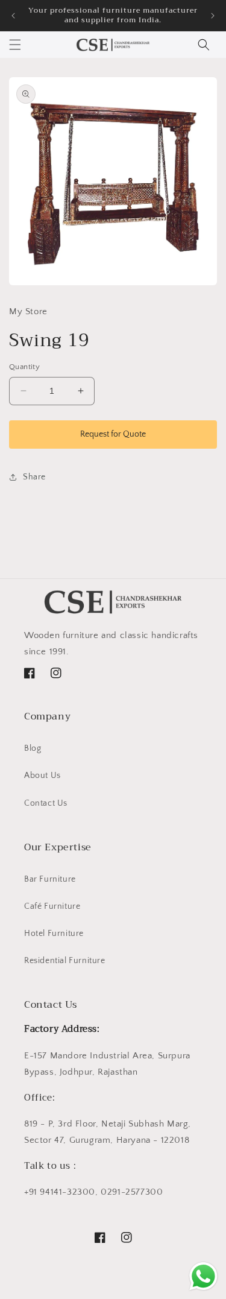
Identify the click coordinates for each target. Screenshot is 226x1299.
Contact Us (45, 803)
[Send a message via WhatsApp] (203, 1276)
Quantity (24, 366)
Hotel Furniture (54, 933)
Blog (32, 748)
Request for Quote (113, 434)
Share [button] (34, 477)
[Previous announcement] (13, 15)
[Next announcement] (212, 15)
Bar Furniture (50, 879)
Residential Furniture (64, 961)
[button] (15, 44)
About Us (42, 775)
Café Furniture (52, 906)
